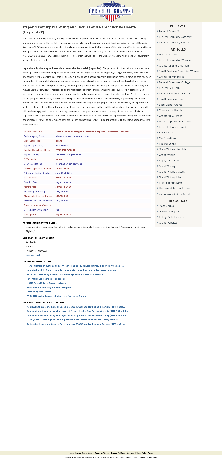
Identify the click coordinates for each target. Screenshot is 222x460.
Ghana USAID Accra (65, 136)
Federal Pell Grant (169, 88)
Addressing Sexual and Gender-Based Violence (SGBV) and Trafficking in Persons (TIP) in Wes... (76, 306)
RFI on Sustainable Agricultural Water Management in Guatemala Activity (65, 274)
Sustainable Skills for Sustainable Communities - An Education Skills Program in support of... (75, 270)
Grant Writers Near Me (172, 149)
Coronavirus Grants (170, 110)
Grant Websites (168, 222)
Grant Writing (167, 166)
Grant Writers (167, 155)
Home (71, 453)
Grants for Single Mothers (174, 65)
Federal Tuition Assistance (175, 93)
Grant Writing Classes (172, 171)
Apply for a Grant (169, 160)
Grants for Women (102, 453)
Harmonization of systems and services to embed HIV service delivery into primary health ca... (75, 265)
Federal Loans (167, 143)
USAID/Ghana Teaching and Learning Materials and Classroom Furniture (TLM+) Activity (72, 319)
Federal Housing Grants (173, 127)
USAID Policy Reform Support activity (46, 283)
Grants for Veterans (170, 115)
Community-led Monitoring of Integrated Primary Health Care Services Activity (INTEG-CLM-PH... (77, 311)
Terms (150, 453)
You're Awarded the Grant (174, 194)
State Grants (166, 206)
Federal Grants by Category (175, 37)
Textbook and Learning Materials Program (49, 287)
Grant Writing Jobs (170, 177)
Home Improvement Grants (175, 121)
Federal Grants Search (172, 31)
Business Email (33, 255)
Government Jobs (169, 211)
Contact (130, 453)
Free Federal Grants (170, 182)
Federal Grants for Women (175, 60)
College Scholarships (171, 217)
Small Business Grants (172, 99)
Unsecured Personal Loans (175, 188)
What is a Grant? (169, 54)
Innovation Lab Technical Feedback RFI (47, 278)
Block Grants (166, 132)
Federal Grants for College (174, 82)
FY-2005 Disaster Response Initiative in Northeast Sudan (56, 296)
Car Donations (167, 138)
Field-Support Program (39, 291)
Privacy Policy (140, 453)
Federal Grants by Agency (174, 42)
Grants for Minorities (171, 76)
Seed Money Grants (170, 104)
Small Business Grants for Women (179, 71)
